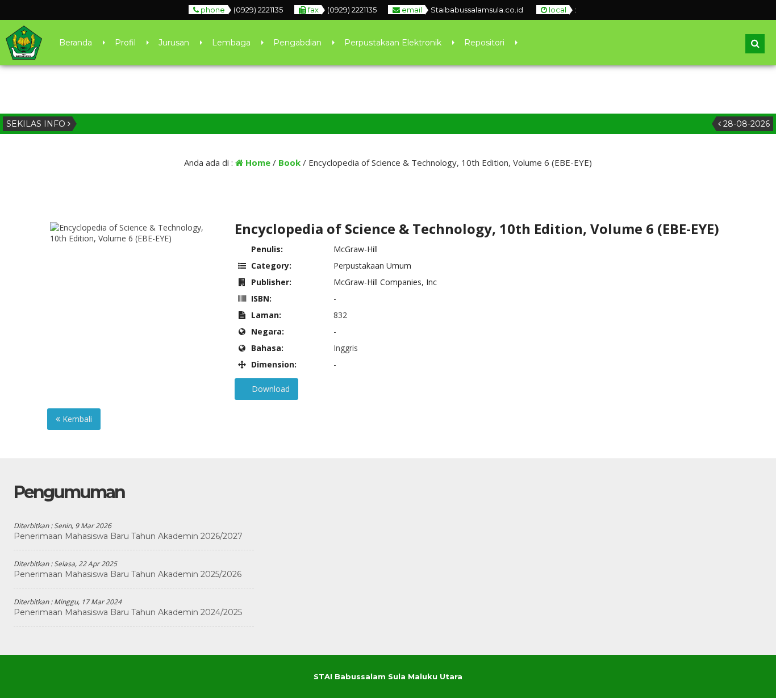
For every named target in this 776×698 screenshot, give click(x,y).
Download (269, 388)
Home (256, 162)
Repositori (484, 42)
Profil (125, 42)
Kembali (76, 418)
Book (289, 162)
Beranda (75, 42)
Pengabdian (297, 42)
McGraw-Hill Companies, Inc (385, 282)
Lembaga (231, 42)
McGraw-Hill (355, 249)
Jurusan (173, 42)
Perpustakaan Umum (372, 265)
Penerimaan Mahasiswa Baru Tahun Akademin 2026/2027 (128, 536)
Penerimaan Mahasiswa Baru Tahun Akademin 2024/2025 (128, 612)
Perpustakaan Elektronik (392, 42)
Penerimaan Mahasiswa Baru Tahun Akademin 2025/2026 (127, 574)
